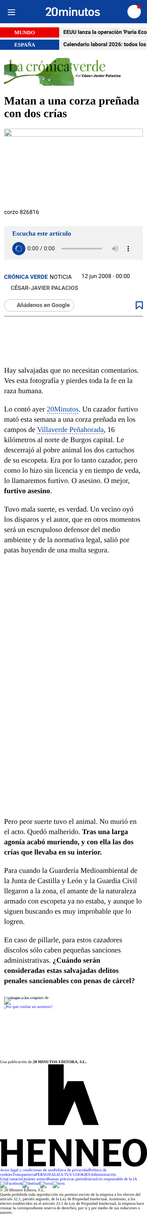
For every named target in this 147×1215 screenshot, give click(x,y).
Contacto (14, 1179)
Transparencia (24, 1175)
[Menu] (11, 11)
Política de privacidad (71, 1170)
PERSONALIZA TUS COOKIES (63, 1175)
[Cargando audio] (18, 248)
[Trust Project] (22, 998)
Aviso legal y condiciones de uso (26, 1170)
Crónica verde (26, 277)
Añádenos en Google (43, 305)
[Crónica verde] (73, 72)
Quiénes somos (34, 1179)
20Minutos (62, 409)
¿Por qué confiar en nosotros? (28, 1007)
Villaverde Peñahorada (70, 429)
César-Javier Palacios (44, 288)
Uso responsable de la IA (116, 1179)
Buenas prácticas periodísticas (71, 1179)
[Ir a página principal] (73, 11)
